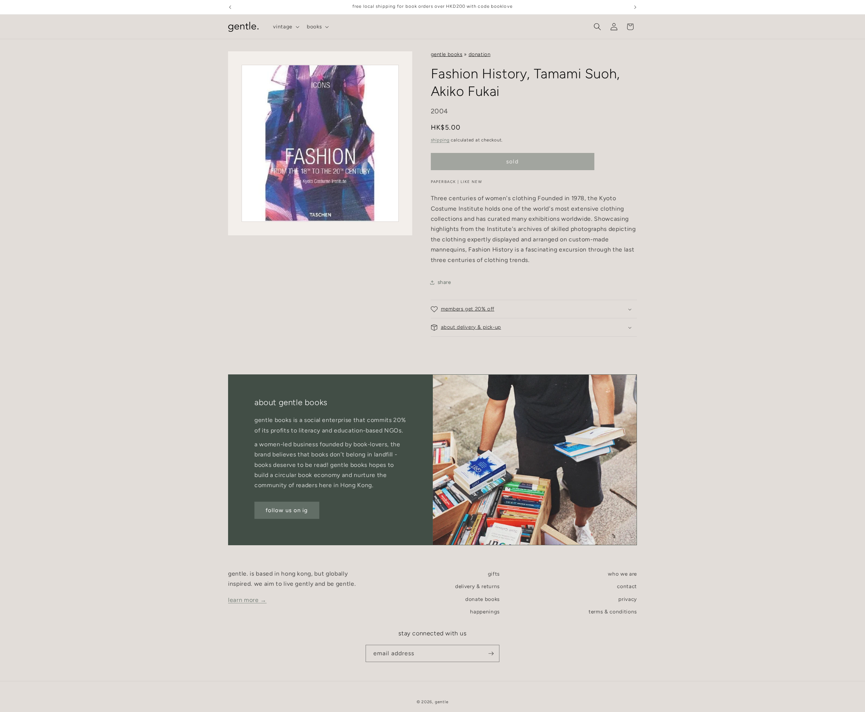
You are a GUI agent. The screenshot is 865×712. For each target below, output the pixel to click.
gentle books (447, 54)
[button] (285, 26)
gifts (494, 574)
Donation (480, 54)
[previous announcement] (230, 7)
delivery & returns (477, 586)
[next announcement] (635, 7)
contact (627, 586)
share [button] (444, 282)
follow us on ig (287, 510)
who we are (622, 574)
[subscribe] (491, 653)
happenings (485, 612)
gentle (442, 701)
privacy (627, 599)
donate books (482, 599)
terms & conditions (613, 612)
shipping (440, 139)
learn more (247, 599)
